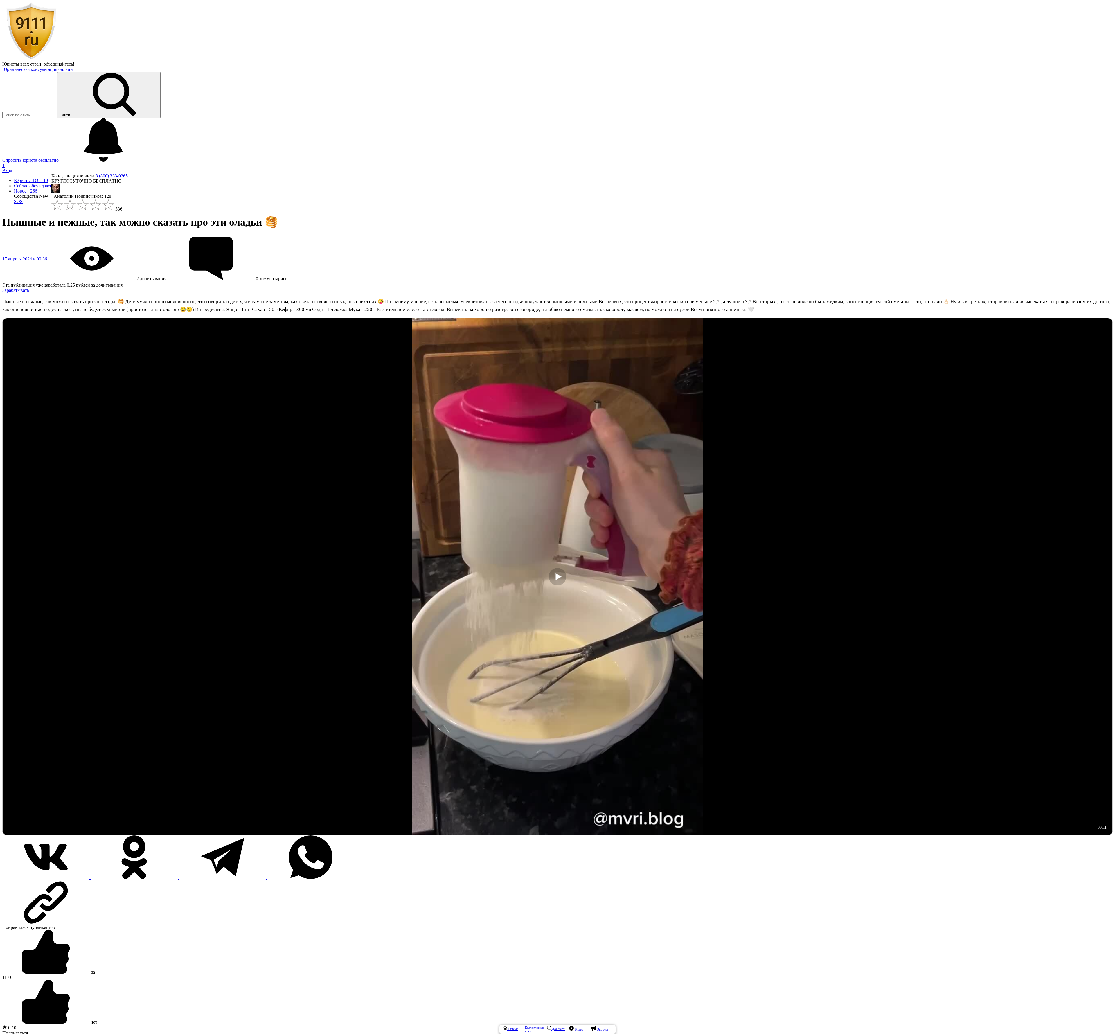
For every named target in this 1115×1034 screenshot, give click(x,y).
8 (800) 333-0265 (112, 175)
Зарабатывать (15, 290)
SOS (18, 201)
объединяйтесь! (59, 64)
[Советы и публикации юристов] (31, 58)
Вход (7, 170)
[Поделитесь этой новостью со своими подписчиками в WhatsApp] (310, 877)
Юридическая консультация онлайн (37, 69)
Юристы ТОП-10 (31, 180)
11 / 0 (7, 977)
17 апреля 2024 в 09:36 (24, 258)
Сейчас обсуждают (32, 185)
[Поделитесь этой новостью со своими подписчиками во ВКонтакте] (46, 877)
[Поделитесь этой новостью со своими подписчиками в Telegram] (223, 877)
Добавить (558, 1029)
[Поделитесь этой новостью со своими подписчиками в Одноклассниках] (135, 877)
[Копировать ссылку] (557, 902)
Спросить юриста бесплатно (31, 160)
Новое (25, 190)
